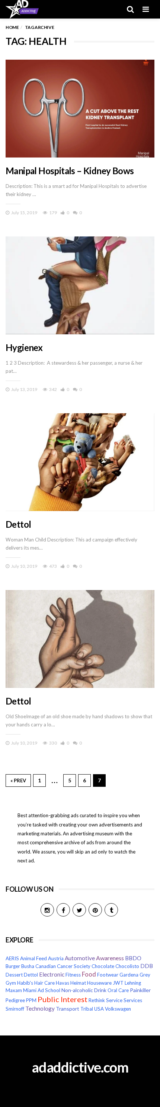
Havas (62, 983)
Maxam (14, 990)
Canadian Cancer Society (62, 966)
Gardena (128, 975)
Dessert (14, 975)
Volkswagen (118, 1009)
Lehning (133, 983)
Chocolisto (127, 966)
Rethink (97, 1000)
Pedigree (15, 1000)
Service (114, 1000)
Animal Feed (33, 958)
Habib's (25, 983)
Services (133, 1000)
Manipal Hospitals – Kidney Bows (70, 170)
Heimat (78, 983)
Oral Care (118, 990)
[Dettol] (80, 462)
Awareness (110, 957)
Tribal (86, 1009)
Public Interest (62, 999)
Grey (145, 975)
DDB (146, 966)
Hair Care (44, 983)
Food (89, 974)
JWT (118, 983)
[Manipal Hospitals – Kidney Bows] (80, 109)
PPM (31, 1000)
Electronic (51, 974)
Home (12, 27)
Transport (67, 1008)
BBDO (133, 958)
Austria (56, 958)
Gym (11, 983)
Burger (13, 966)
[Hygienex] (80, 285)
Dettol (18, 524)
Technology (40, 1008)
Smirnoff (15, 1009)
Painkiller (140, 990)
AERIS (12, 958)
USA (99, 1009)
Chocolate (103, 966)
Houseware (99, 983)
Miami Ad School (41, 990)
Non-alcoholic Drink (83, 990)
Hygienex (24, 347)
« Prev (18, 780)
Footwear (107, 975)
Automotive (80, 958)
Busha (27, 966)
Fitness (73, 975)
